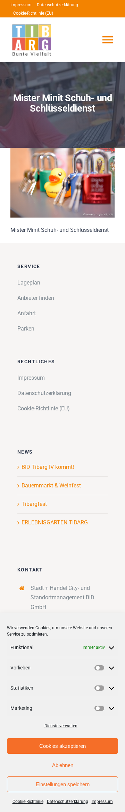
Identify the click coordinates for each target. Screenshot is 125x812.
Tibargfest (34, 504)
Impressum (102, 801)
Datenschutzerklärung (67, 801)
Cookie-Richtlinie (27, 801)
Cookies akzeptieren (62, 746)
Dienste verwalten (60, 725)
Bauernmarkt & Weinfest (51, 485)
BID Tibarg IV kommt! (48, 467)
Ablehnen (62, 765)
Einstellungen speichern (63, 784)
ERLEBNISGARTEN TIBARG (55, 522)
